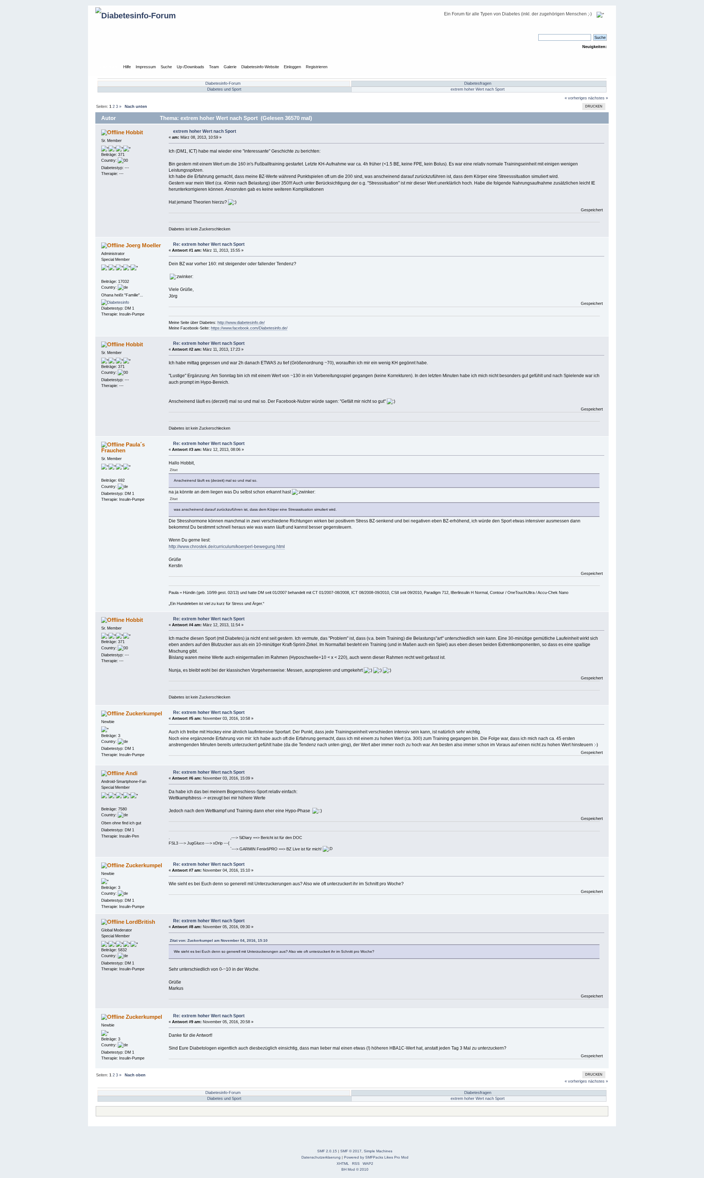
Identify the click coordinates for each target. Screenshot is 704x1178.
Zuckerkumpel (144, 713)
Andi (131, 773)
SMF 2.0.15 (327, 1151)
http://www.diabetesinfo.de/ (241, 322)
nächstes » (598, 98)
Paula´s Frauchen (123, 447)
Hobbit (134, 132)
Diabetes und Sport (224, 89)
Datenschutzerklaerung (321, 1157)
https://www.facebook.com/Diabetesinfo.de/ (249, 328)
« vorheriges (576, 98)
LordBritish (140, 922)
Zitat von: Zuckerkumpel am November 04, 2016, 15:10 (219, 940)
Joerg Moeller (143, 245)
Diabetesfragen (477, 83)
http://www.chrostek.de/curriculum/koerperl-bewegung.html (227, 546)
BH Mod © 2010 (354, 1169)
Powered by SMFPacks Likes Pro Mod (376, 1157)
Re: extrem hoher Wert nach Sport (209, 244)
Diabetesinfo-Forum (223, 83)
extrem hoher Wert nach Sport (478, 89)
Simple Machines (378, 1151)
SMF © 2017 (351, 1151)
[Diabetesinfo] (115, 302)
